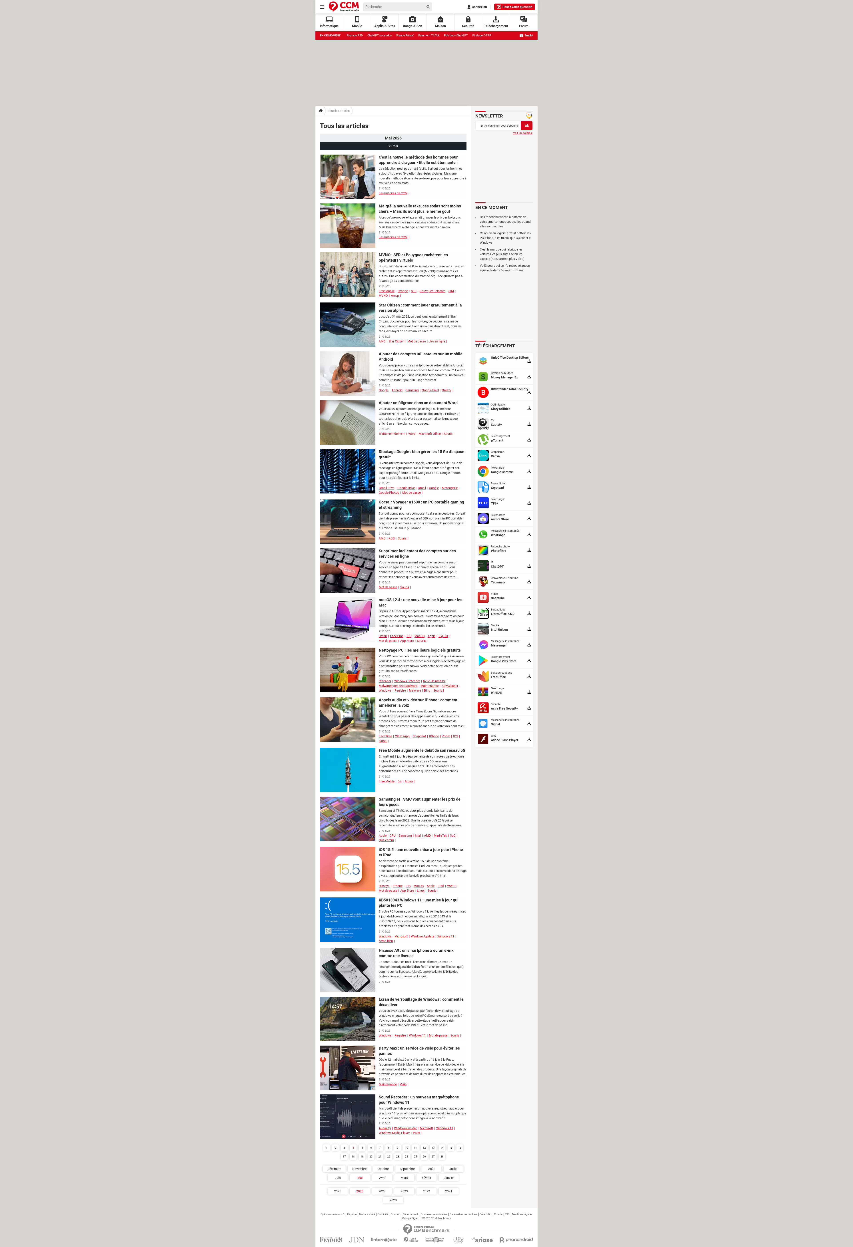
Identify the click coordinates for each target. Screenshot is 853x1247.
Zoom (446, 736)
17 (344, 1156)
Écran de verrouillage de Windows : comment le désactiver (421, 1002)
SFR (414, 291)
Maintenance (429, 686)
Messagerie (450, 488)
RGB (392, 538)
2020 (393, 1200)
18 (353, 1156)
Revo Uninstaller (434, 681)
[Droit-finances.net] (411, 1240)
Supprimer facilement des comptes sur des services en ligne (417, 554)
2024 (382, 1191)
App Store (407, 640)
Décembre (334, 1169)
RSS (507, 1214)
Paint (416, 1133)
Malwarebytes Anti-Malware (398, 686)
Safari (383, 636)
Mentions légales (522, 1214)
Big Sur (443, 636)
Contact (395, 1214)
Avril (382, 1177)
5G (400, 781)
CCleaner (385, 681)
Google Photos (389, 492)
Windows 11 (445, 936)
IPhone (434, 736)
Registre (400, 690)
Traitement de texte (392, 434)
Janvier (449, 1177)
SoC (453, 835)
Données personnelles (434, 1214)
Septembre (407, 1169)
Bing (427, 690)
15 (450, 1147)
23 (397, 1156)
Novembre (359, 1169)
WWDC (451, 886)
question (517, 7)
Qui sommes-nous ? (333, 1214)
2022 (426, 1191)
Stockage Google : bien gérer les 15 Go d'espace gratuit (421, 454)
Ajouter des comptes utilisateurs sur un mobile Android (420, 357)
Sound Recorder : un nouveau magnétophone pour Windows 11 (419, 1100)
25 (415, 1156)
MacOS (420, 636)
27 (433, 1156)
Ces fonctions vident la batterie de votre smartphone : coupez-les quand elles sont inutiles (505, 221)
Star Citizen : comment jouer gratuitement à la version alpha (420, 308)
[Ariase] (482, 1239)
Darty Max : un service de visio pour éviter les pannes (419, 1051)
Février (426, 1177)
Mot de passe (416, 341)
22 (388, 1156)
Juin (338, 1177)
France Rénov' (405, 35)
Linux (421, 890)
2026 (337, 1191)
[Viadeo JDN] (458, 1240)
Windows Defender (407, 681)
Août (431, 1169)
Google (384, 390)
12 (424, 1147)
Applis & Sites (384, 26)
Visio (403, 1084)
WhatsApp (402, 736)
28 (442, 1156)
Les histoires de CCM (393, 193)
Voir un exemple (522, 133)
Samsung (412, 390)
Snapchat (419, 736)
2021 (448, 1191)
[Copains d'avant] (434, 1240)
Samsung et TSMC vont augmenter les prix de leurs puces (419, 802)
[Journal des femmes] (331, 1240)
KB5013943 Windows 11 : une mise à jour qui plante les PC (418, 903)
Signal (383, 741)
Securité (468, 26)
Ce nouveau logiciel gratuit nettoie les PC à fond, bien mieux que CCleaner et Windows (506, 237)
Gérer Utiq (485, 1214)
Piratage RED (355, 35)
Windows (385, 690)
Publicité (383, 1214)
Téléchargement (496, 26)
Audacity (385, 1128)
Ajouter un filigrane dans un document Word (418, 402)
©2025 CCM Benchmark (436, 1218)
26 (424, 1156)
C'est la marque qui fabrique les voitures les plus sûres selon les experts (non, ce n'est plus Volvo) (502, 254)
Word (412, 434)
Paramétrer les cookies (463, 1214)
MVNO (383, 295)
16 (459, 1147)
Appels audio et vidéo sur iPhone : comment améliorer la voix (418, 703)
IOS (409, 636)
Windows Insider (405, 1128)
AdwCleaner (450, 686)
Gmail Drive (386, 488)
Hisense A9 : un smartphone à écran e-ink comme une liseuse (416, 953)
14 (442, 1147)
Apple (431, 636)
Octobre (383, 1169)
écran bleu (386, 941)
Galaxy (446, 390)
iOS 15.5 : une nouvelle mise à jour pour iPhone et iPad (421, 852)
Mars (404, 1177)
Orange (403, 291)
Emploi (528, 35)
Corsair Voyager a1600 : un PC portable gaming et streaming (421, 505)
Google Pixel (430, 390)
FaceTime (396, 636)
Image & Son (412, 26)
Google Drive (406, 488)
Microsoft (401, 936)
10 (406, 1147)
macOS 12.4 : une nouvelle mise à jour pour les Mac (420, 602)
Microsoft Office (430, 434)
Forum (523, 26)
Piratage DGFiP (481, 35)
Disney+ (384, 886)
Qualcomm (386, 840)
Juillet (453, 1169)
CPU (393, 835)
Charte (498, 1214)
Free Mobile (387, 291)
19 (362, 1156)
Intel (418, 835)
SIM (451, 291)
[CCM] (344, 6)
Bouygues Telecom (432, 291)
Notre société (367, 1214)
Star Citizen (396, 341)
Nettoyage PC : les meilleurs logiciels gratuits (420, 650)
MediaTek (440, 835)
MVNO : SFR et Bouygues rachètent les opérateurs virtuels (413, 258)
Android (397, 390)
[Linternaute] (384, 1240)
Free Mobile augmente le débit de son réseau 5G (422, 750)
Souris (448, 434)
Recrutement (410, 1214)
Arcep (395, 295)
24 (406, 1156)
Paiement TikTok (429, 35)
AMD (382, 341)
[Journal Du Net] (356, 1240)
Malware (415, 690)
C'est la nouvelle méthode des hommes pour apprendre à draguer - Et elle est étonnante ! (418, 160)
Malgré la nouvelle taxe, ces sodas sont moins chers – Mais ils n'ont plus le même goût (420, 209)
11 (415, 1147)
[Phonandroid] (516, 1240)
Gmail (422, 488)
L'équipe (352, 1214)
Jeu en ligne (437, 341)
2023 (404, 1191)
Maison (440, 26)
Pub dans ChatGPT (456, 35)
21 (379, 1156)
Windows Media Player (394, 1133)
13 (433, 1147)
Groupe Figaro (410, 1218)
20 (371, 1156)
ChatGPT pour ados (379, 35)
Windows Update (422, 936)
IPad (441, 886)
